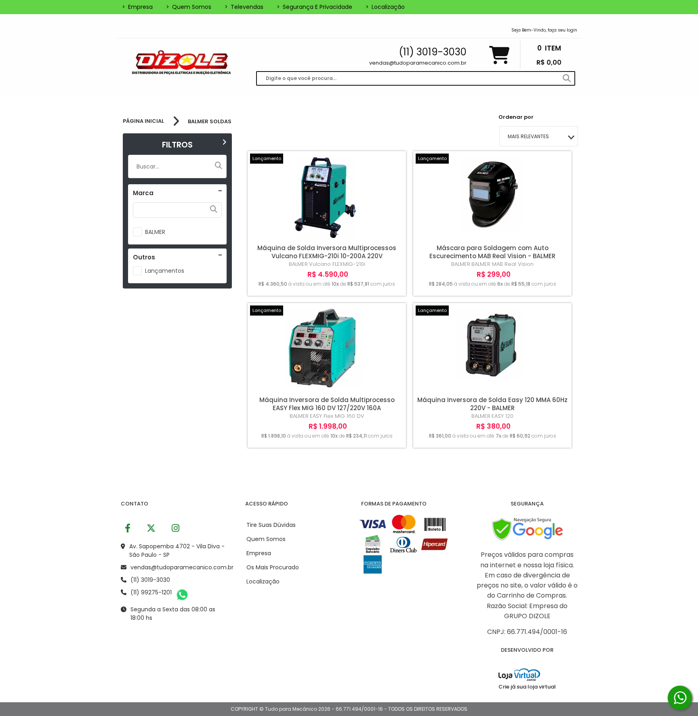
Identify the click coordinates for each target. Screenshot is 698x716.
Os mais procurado (272, 567)
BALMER (155, 232)
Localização (385, 7)
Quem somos (188, 7)
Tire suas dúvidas (271, 525)
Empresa (137, 7)
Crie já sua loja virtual (527, 687)
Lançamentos (164, 271)
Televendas (244, 7)
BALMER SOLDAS (209, 121)
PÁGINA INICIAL (143, 121)
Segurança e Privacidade (314, 7)
